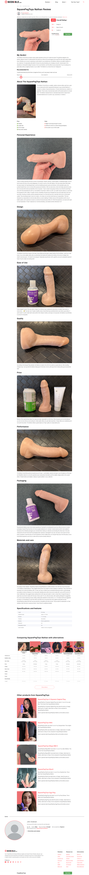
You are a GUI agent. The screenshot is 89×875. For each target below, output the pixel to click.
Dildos (59, 856)
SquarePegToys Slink (45, 722)
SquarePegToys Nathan (42, 828)
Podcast (67, 858)
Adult (67, 866)
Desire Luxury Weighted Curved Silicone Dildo (78, 653)
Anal (58, 862)
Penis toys (60, 860)
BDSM (59, 864)
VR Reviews (68, 864)
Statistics (68, 854)
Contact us (79, 858)
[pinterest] (13, 862)
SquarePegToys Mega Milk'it (48, 746)
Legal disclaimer (80, 860)
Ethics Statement (80, 866)
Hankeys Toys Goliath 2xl (57, 653)
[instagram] (15, 862)
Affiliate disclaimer (80, 864)
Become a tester (69, 860)
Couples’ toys (60, 858)
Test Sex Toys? (75, 2)
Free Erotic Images (70, 856)
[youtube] (5, 862)
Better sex (60, 866)
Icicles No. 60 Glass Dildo (46, 653)
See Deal (67, 34)
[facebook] (8, 862)
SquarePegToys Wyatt (45, 769)
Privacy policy (79, 862)
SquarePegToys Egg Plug (46, 792)
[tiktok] (20, 862)
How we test (79, 856)
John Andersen (25, 12)
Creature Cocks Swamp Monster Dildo (35, 653)
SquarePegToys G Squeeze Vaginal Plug (52, 699)
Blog (56, 2)
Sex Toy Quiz (68, 862)
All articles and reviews (34, 831)
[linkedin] (18, 862)
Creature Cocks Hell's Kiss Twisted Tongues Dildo (68, 653)
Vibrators (59, 854)
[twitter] (10, 862)
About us (79, 854)
